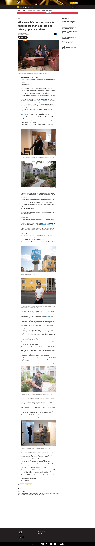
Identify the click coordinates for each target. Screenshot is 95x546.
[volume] (21, 7)
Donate (75, 2)
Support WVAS (45, 10)
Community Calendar (27, 10)
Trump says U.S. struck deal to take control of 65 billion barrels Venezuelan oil (69, 22)
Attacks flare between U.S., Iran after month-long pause (69, 38)
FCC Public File (40, 533)
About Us (50, 10)
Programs (19, 10)
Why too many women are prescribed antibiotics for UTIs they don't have (68, 42)
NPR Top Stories (28, 484)
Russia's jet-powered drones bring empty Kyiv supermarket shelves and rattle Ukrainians (69, 32)
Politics (19, 18)
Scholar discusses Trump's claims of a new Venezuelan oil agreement (69, 28)
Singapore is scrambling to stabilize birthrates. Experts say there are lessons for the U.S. (69, 47)
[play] (18, 7)
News (34, 10)
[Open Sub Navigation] (21, 10)
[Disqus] (47, 514)
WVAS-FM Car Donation (41, 531)
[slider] (22, 7)
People (38, 10)
